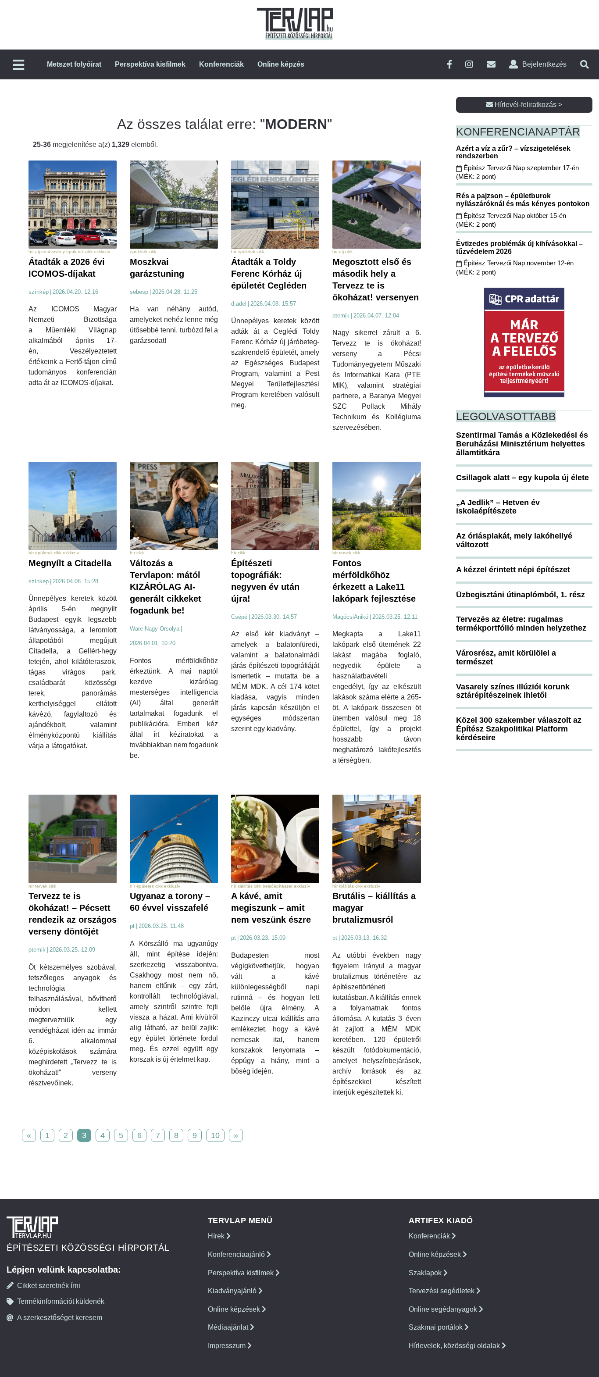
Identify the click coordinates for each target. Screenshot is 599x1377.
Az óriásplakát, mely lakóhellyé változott (514, 540)
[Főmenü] (18, 65)
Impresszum (227, 1345)
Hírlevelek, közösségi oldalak (455, 1345)
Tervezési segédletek (442, 1291)
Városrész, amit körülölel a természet (506, 657)
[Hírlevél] (491, 64)
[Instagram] (469, 64)
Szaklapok (426, 1273)
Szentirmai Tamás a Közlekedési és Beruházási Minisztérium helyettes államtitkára (522, 444)
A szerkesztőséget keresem (59, 1317)
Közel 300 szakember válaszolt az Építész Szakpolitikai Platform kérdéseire (518, 729)
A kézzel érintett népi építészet (513, 569)
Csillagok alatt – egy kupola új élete (522, 477)
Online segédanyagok (444, 1309)
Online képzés (280, 64)
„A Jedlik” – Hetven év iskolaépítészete (498, 507)
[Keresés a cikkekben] (584, 64)
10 (215, 1135)
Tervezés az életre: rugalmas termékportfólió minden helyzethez (521, 623)
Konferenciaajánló (237, 1254)
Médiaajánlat (229, 1327)
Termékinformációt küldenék (60, 1301)
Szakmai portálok (436, 1327)
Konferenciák (221, 64)
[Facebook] (449, 64)
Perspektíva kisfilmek (150, 64)
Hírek (217, 1236)
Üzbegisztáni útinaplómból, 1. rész (520, 594)
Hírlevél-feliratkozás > (527, 104)
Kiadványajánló (233, 1291)
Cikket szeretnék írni (48, 1285)
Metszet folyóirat (74, 64)
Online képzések (235, 1309)
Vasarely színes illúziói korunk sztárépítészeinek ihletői (513, 691)
